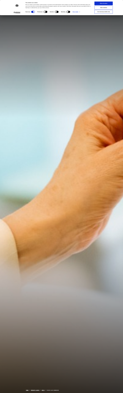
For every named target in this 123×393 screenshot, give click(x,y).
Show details (75, 11)
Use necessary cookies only (103, 11)
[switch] (45, 12)
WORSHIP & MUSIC (35, 390)
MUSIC (43, 390)
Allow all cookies (103, 3)
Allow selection (103, 7)
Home (27, 390)
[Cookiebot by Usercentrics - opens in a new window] (17, 13)
